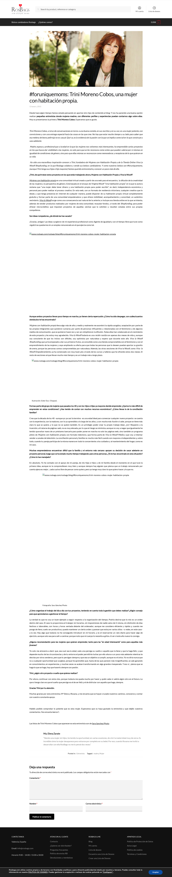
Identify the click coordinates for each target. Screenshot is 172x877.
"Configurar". (107, 872)
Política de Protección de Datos (140, 841)
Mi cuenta (139, 11)
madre (96, 753)
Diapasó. (53, 401)
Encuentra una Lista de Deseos (101, 854)
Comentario (34, 778)
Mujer (101, 753)
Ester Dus (45, 401)
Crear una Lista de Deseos (100, 858)
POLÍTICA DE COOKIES (38, 872)
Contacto (54, 841)
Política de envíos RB (59, 853)
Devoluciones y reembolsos (61, 857)
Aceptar (155, 872)
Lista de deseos (154, 11)
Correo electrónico (94, 803)
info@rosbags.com (25, 848)
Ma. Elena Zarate (51, 733)
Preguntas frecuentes (59, 850)
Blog (90, 841)
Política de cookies (135, 850)
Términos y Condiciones (137, 854)
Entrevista (81, 753)
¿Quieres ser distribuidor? (61, 846)
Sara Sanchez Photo (100, 723)
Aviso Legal (132, 846)
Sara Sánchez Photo (59, 605)
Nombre (33, 803)
